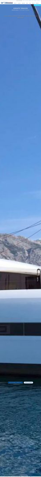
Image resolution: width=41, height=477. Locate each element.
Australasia (38, 0)
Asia (32, 0)
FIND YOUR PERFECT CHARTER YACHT (15, 382)
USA (23, 0)
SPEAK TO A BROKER (28, 382)
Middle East (30, 0)
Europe (27, 0)
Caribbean (35, 0)
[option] (20, 238)
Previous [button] (1, 239)
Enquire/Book (37, 5)
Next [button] (40, 239)
